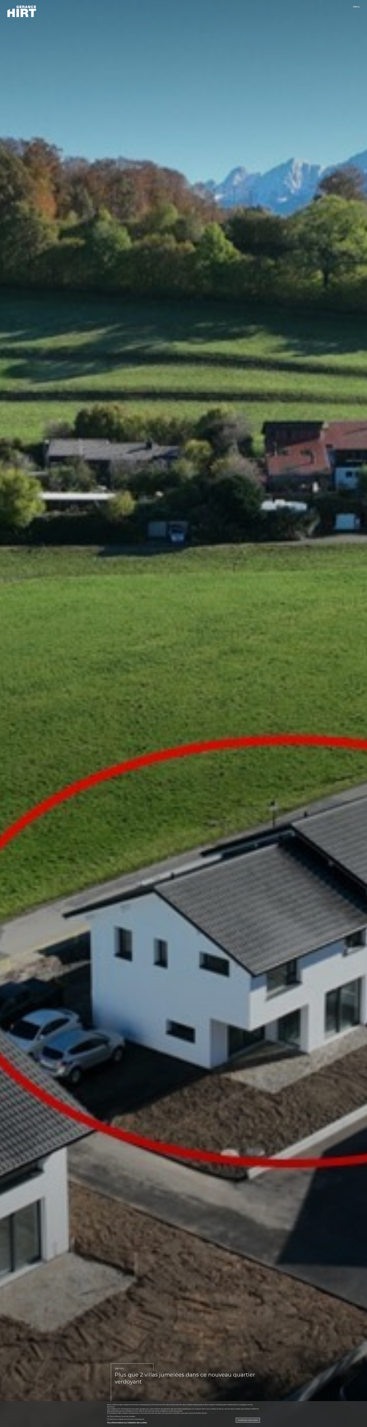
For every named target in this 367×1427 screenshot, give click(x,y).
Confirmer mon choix (248, 1420)
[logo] (21, 11)
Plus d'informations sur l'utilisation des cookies (127, 1422)
